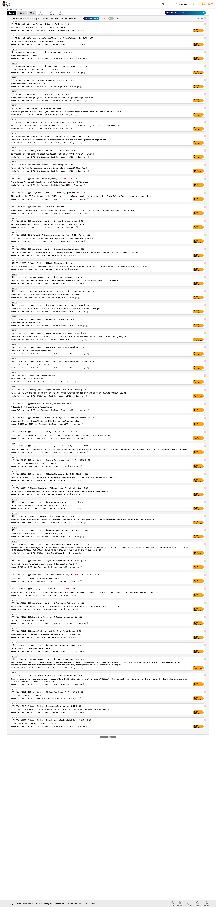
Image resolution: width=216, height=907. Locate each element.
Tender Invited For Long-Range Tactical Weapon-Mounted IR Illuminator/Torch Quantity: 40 (44, 564)
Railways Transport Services (40, 193)
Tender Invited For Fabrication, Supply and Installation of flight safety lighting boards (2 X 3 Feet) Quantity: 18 (50, 168)
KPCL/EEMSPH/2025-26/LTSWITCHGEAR (27, 379)
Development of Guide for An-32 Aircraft (25, 55)
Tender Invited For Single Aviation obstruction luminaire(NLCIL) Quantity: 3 (38, 41)
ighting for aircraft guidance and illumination (61, 18)
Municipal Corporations (38, 488)
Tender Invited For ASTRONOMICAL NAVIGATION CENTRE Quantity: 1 (38, 534)
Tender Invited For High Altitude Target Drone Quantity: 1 (31, 351)
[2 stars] (28, 18)
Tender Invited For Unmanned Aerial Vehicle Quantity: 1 (31, 648)
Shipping (33, 589)
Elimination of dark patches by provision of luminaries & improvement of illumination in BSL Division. (47, 224)
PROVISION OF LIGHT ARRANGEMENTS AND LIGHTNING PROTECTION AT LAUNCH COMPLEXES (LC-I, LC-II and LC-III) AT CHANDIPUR (65, 126)
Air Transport (35, 235)
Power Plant (33, 108)
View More (108, 737)
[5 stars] (35, 18)
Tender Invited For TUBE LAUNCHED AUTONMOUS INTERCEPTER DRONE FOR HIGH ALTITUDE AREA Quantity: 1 (55, 309)
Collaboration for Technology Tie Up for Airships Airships (31, 407)
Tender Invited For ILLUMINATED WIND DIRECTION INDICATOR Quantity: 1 (40, 505)
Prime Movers (35, 404)
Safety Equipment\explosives (41, 617)
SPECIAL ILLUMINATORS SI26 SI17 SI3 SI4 (28, 620)
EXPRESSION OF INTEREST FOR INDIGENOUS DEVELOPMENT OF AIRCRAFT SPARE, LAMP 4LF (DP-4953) (54, 154)
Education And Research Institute (42, 631)
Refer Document (23, 30)
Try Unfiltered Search (91, 18)
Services (167, 4)
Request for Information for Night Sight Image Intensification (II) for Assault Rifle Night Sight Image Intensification (52, 98)
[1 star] (26, 18)
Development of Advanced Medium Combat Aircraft (30, 84)
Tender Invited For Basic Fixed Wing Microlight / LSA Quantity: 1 (34, 69)
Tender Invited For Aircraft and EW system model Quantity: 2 (33, 723)
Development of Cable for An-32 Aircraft (25, 323)
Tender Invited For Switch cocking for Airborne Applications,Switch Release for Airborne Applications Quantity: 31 (52, 238)
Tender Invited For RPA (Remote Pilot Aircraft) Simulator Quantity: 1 (36, 578)
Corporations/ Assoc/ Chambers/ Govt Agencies (48, 291)
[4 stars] (32, 18)
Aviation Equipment (36, 80)
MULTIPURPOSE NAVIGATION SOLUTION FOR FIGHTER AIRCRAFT (38, 27)
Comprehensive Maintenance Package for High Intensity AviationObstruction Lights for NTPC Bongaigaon (50, 182)
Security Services (36, 24)
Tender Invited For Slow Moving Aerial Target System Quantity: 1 (34, 463)
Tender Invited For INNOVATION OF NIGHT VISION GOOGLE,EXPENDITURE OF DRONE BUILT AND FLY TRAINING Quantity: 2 (60, 709)
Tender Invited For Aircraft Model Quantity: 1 (27, 695)
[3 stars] (30, 18)
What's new (182, 4)
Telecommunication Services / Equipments (45, 38)
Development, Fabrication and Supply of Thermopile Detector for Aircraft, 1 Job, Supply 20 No (45, 634)
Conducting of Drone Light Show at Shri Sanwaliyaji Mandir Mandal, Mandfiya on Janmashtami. (46, 294)
